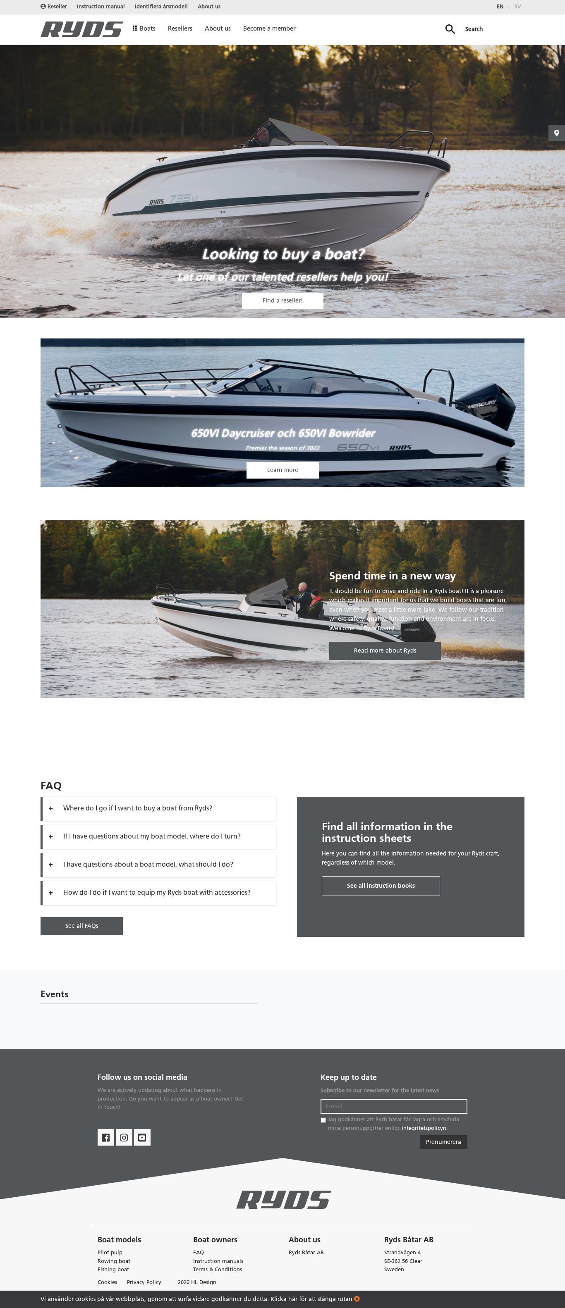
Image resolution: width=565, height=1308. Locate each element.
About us (209, 7)
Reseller (56, 7)
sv (518, 7)
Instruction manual (101, 7)
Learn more (282, 470)
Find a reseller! (283, 301)
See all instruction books (381, 886)
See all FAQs (81, 926)
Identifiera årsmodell (161, 7)
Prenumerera (443, 1142)
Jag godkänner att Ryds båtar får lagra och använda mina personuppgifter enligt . (393, 1124)
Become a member (269, 29)
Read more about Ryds (385, 651)
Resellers (180, 29)
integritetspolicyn (424, 1128)
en (500, 7)
